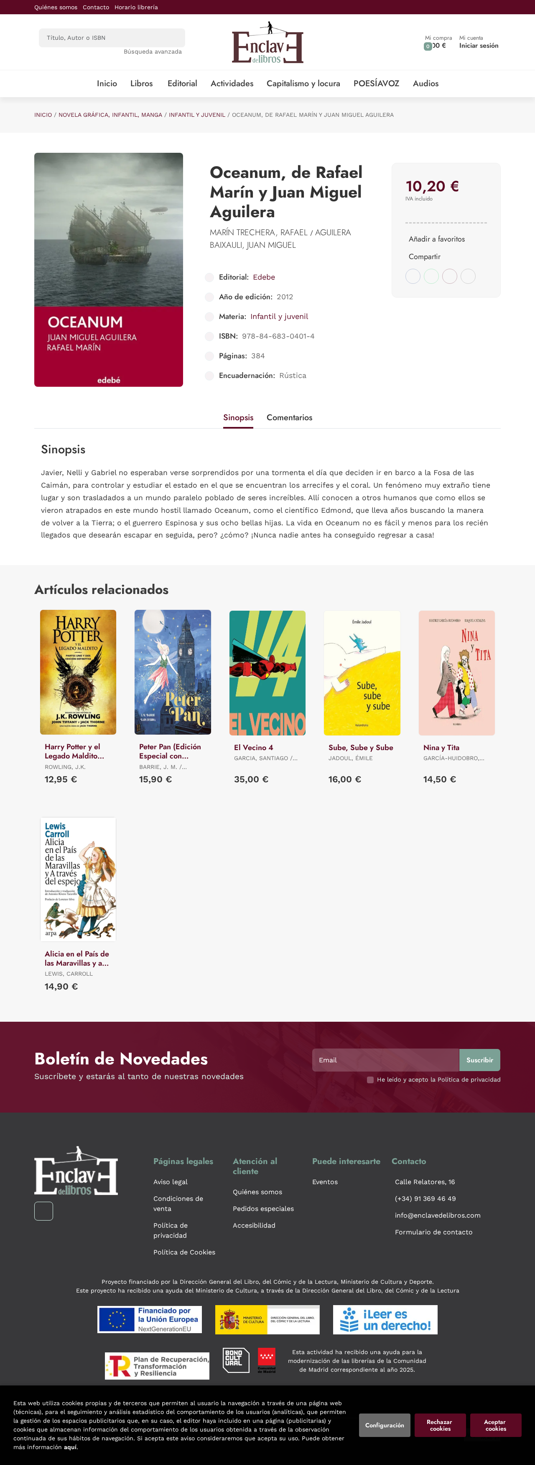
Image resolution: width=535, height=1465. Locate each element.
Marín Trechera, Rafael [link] (260, 232)
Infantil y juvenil (197, 114)
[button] (438, 42)
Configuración (384, 1425)
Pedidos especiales (263, 1209)
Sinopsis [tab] (238, 417)
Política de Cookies (184, 1252)
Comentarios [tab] (289, 417)
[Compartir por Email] (449, 276)
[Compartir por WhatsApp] (431, 276)
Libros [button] (141, 83)
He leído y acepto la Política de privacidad (439, 1079)
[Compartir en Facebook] (412, 276)
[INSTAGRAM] (43, 1211)
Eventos (325, 1182)
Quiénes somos (55, 7)
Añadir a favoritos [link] (437, 239)
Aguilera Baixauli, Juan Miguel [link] (280, 238)
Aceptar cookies (495, 1425)
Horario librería (136, 7)
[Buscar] (171, 37)
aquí (70, 1447)
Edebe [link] (264, 276)
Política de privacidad (170, 1230)
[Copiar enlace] (468, 276)
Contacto (96, 7)
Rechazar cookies (440, 1425)
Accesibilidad (254, 1225)
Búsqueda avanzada (153, 51)
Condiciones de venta (178, 1204)
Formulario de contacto (434, 1232)
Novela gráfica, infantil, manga (110, 114)
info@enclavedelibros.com (438, 1215)
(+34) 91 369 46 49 (425, 1199)
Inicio (43, 114)
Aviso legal (170, 1182)
